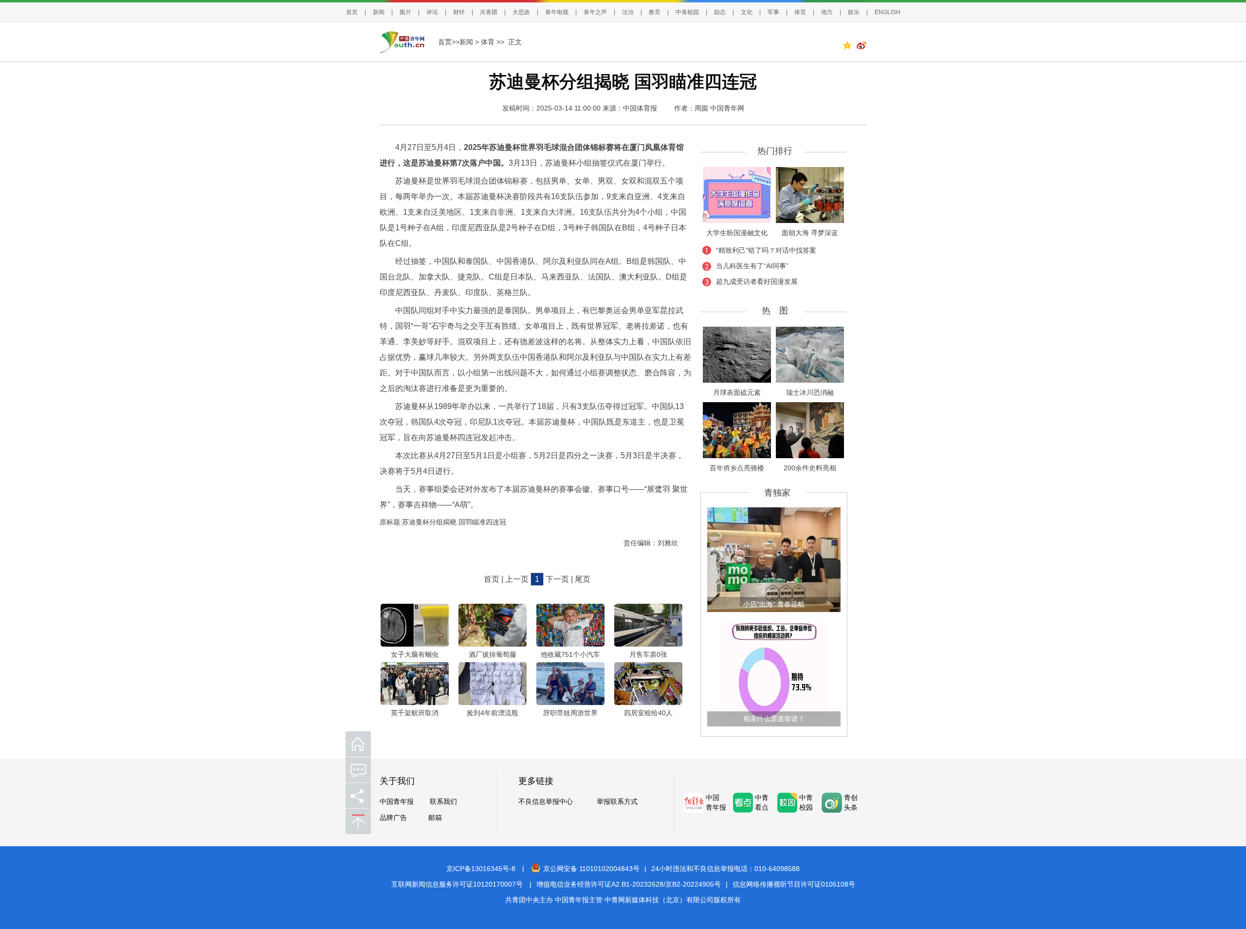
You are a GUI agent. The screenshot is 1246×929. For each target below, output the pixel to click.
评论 (432, 12)
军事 (773, 12)
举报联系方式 (617, 801)
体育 (800, 12)
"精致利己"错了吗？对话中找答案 (766, 250)
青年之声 (595, 12)
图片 (405, 12)
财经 (459, 12)
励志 (720, 12)
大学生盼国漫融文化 (737, 233)
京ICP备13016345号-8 (480, 869)
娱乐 (854, 12)
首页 (352, 12)
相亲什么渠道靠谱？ (774, 719)
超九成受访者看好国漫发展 (757, 281)
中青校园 (687, 12)
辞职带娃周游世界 (570, 713)
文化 (746, 12)
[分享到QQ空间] (849, 47)
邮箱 (435, 817)
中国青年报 (397, 801)
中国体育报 (640, 108)
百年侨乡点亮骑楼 (737, 468)
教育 (654, 12)
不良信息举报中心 (545, 801)
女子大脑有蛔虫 (415, 654)
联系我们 (443, 801)
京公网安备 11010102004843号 (591, 869)
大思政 (521, 12)
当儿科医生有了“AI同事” (752, 266)
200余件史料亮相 (810, 468)
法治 (628, 12)
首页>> (448, 42)
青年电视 (556, 12)
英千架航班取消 (415, 713)
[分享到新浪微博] (861, 47)
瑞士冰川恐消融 (810, 392)
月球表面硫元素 (737, 392)
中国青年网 (727, 108)
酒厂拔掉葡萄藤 (492, 654)
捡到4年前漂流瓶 (492, 713)
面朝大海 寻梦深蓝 (810, 233)
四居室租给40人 (648, 713)
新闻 (379, 12)
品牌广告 (393, 817)
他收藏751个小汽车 (570, 654)
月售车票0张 (648, 654)
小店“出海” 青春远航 (774, 604)
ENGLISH (887, 12)
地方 (827, 12)
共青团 (488, 12)
